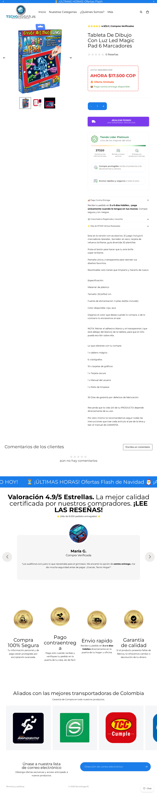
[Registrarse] (146, 767)
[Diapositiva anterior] (3, 58)
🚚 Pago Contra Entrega (99, 200)
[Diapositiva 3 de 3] (49, 103)
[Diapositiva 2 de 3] (37, 103)
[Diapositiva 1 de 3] (25, 103)
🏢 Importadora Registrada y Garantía (105, 219)
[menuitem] (110, 12)
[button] (7, 557)
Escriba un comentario (138, 447)
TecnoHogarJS (82, 786)
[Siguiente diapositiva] (71, 58)
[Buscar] (141, 12)
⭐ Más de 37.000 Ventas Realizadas (104, 226)
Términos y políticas (15, 786)
